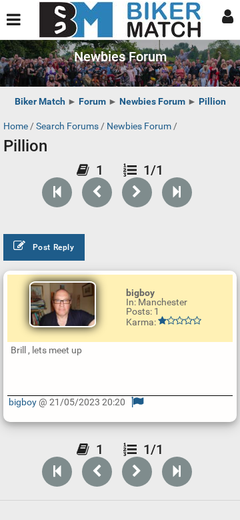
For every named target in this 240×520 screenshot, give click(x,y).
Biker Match (40, 101)
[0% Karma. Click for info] (179, 320)
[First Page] (57, 192)
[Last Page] (177, 192)
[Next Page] (137, 192)
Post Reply (54, 247)
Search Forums (67, 126)
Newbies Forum (152, 101)
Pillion (212, 101)
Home (15, 126)
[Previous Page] (97, 192)
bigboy (23, 402)
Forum (92, 101)
